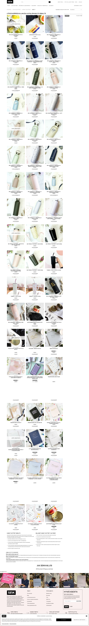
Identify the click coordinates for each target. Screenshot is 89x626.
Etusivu (9, 9)
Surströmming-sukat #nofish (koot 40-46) (54, 524)
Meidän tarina (49, 593)
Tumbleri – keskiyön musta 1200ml (54, 270)
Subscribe (78, 601)
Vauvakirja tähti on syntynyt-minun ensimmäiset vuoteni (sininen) (35, 478)
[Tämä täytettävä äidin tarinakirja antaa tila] (22, 580)
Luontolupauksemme (31, 597)
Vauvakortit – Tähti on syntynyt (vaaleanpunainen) (35, 524)
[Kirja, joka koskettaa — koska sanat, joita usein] (7, 580)
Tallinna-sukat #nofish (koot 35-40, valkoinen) (54, 323)
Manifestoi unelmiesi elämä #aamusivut (54, 449)
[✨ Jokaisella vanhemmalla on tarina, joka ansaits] (66, 580)
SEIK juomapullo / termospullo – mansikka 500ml (16, 140)
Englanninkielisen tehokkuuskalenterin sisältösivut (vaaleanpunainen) (15, 449)
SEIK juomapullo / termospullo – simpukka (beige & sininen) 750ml (35, 166)
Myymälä (48, 595)
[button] (86, 616)
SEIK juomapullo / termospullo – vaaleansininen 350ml (54, 192)
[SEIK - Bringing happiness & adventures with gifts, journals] (13, 2)
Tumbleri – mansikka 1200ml (35, 296)
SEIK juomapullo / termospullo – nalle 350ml (54, 140)
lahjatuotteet (17, 9)
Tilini (47, 597)
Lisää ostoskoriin (35, 38)
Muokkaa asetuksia (79, 619)
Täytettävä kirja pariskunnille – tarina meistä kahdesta (16, 377)
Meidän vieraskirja (54, 348)
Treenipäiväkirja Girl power (54, 376)
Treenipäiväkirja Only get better (35, 422)
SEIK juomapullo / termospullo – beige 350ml (16, 87)
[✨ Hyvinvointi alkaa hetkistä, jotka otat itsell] (51, 580)
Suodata (67, 15)
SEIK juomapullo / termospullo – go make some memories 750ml (35, 87)
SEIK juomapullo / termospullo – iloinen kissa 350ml (54, 87)
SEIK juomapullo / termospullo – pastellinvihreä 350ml (16, 166)
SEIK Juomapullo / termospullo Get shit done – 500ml (53, 297)
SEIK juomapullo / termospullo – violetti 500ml (35, 218)
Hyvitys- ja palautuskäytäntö (32, 599)
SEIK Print (48, 599)
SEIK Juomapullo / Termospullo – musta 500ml (16, 61)
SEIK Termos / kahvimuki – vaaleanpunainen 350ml (16, 270)
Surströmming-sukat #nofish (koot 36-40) (35, 323)
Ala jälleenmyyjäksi (50, 603)
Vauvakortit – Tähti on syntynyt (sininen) (16, 524)
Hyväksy (63, 619)
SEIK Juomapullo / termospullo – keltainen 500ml (54, 35)
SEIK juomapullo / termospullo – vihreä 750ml (16, 218)
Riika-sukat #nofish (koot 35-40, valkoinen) (16, 35)
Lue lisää (15, 38)
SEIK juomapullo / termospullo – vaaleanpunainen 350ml (16, 192)
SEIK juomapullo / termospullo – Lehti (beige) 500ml (54, 113)
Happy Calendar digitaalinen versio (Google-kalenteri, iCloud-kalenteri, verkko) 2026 (35, 377)
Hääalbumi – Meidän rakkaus (35, 348)
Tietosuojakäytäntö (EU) (32, 605)
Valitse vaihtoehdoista (16, 90)
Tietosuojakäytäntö (5, 623)
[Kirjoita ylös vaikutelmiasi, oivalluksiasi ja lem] (81, 580)
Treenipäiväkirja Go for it (15, 422)
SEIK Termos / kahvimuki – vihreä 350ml (35, 270)
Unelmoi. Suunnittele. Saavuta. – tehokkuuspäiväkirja (54, 423)
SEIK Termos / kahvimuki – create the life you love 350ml (16, 244)
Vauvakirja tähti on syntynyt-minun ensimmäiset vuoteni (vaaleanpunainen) (54, 479)
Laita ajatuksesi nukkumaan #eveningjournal (35, 449)
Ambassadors (49, 605)
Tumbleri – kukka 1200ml (16, 296)
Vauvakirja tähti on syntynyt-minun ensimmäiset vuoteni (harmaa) (16, 478)
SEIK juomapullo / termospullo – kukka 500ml (35, 113)
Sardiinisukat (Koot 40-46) (35, 34)
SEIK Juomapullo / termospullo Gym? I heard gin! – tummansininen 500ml (35, 61)
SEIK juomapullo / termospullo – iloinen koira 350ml (16, 113)
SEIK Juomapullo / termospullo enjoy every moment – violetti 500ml (54, 218)
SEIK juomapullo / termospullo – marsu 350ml (35, 140)
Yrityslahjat (48, 601)
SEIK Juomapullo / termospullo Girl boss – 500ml (16, 323)
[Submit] (49, 2)
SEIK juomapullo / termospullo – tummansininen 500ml (54, 166)
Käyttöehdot (29, 601)
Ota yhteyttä (29, 593)
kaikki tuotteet (26, 9)
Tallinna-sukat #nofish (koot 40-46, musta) (16, 349)
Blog (28, 595)
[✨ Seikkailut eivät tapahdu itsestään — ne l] (37, 580)
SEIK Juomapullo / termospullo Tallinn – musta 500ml (54, 61)
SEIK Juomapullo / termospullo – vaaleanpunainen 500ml (35, 192)
